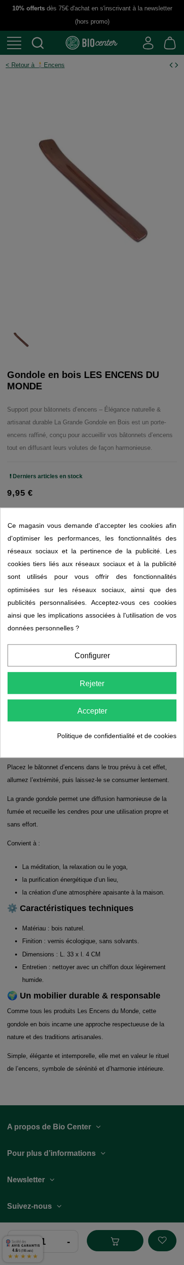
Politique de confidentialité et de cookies (116, 736)
